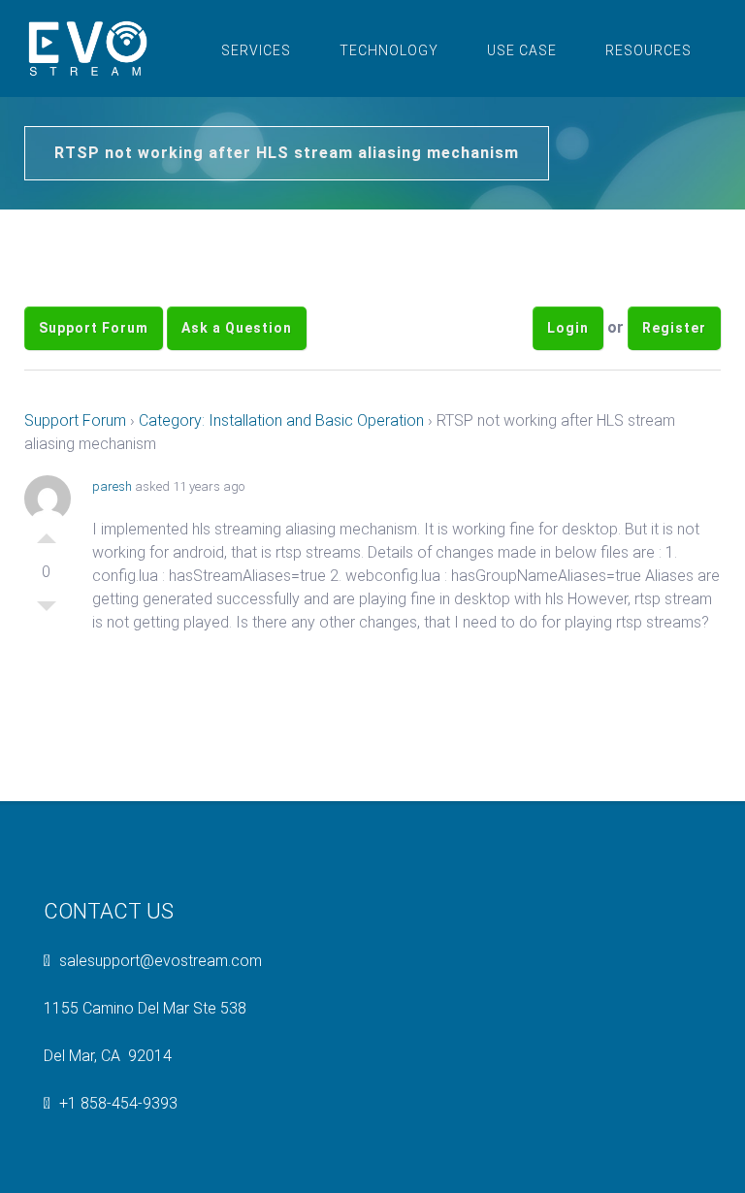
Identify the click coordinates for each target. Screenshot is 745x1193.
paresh (112, 486)
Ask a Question (236, 328)
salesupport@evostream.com (160, 960)
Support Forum (93, 328)
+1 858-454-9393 (118, 1103)
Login (568, 328)
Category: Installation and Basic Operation (281, 420)
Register (674, 328)
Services (256, 50)
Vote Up (46, 533)
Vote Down (46, 611)
